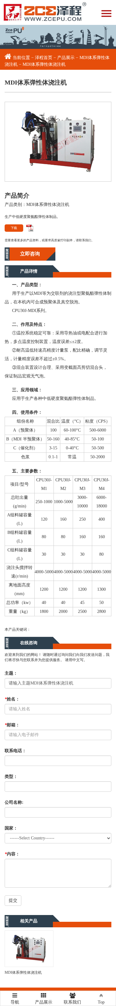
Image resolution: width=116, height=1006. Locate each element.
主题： (11, 673)
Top (101, 1002)
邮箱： (12, 725)
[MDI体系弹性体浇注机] (58, 141)
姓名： (12, 699)
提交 (13, 900)
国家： (11, 828)
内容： (12, 854)
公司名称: (14, 802)
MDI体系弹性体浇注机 (23, 972)
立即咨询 (30, 253)
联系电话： (15, 750)
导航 (15, 1000)
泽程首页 (43, 57)
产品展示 (66, 57)
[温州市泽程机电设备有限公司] (43, 12)
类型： (11, 776)
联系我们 (72, 1002)
